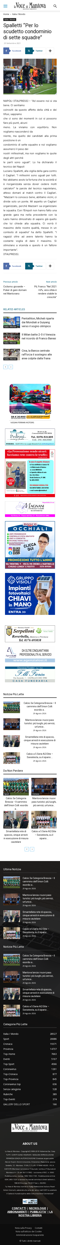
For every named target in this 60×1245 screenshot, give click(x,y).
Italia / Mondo (18, 14)
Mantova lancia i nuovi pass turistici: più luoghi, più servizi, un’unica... (39, 723)
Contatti (38, 1228)
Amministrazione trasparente (30, 1235)
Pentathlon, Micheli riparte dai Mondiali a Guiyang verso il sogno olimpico (38, 322)
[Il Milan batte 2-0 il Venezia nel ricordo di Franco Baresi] (11, 338)
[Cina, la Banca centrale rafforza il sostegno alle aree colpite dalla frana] (11, 354)
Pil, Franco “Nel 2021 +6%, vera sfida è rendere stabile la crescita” (45, 292)
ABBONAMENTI (17, 1212)
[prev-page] (5, 367)
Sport (6, 794)
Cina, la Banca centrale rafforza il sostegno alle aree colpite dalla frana (37, 354)
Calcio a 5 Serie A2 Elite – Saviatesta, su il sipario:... (44, 835)
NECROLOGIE (37, 1208)
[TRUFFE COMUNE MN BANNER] (30, 496)
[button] (5, 6)
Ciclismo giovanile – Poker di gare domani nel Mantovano (14, 290)
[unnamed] (30, 661)
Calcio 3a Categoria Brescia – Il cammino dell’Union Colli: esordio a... (40, 706)
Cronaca (35, 794)
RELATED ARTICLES (14, 309)
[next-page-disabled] (11, 367)
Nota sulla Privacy (23, 1228)
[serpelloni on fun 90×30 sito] (30, 641)
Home (6, 14)
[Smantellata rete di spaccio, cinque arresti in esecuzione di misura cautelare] (11, 741)
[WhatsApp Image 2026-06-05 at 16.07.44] (30, 423)
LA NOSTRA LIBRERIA (35, 1213)
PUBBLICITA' (38, 1212)
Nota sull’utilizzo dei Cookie (29, 1231)
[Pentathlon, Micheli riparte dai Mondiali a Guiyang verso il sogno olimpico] (11, 322)
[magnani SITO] (30, 516)
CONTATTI (19, 1208)
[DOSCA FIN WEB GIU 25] (30, 567)
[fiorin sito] (30, 681)
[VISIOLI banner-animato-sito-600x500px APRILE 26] (30, 614)
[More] (50, 50)
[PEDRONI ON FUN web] (30, 444)
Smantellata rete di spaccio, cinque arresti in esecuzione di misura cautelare (40, 740)
